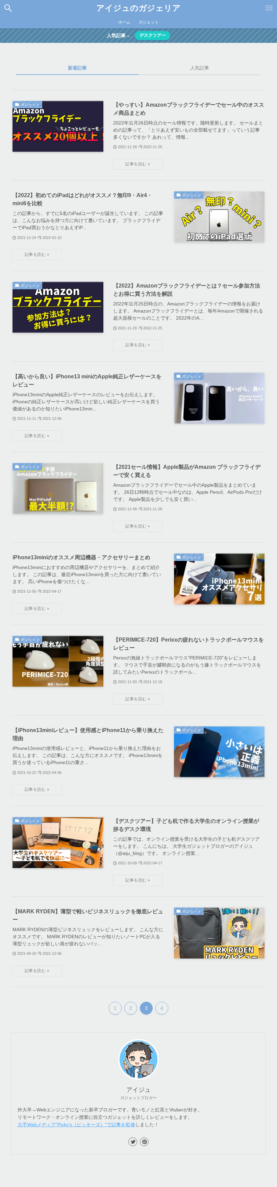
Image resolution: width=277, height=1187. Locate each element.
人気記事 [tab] (199, 68)
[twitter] (132, 1141)
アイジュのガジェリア (138, 8)
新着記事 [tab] (77, 68)
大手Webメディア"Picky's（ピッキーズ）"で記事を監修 (76, 1124)
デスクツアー (153, 35)
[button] (8, 8)
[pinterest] (144, 1141)
